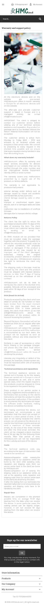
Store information (11, 572)
